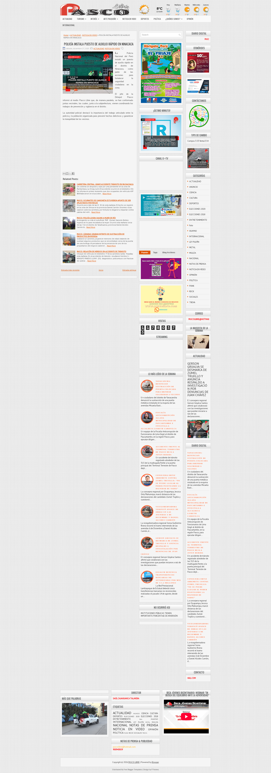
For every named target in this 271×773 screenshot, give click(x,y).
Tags (155, 252)
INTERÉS (95, 18)
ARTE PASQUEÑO (111, 18)
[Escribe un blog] (67, 173)
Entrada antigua (129, 270)
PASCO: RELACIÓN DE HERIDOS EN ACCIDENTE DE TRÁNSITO (101, 251)
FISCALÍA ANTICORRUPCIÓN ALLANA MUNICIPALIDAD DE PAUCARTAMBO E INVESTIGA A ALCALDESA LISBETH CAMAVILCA (159, 421)
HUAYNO (193, 231)
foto (191, 225)
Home (66, 35)
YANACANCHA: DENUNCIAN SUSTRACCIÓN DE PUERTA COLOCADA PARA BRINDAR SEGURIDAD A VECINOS (197, 461)
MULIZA (192, 253)
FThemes (155, 769)
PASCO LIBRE (134, 762)
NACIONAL (194, 258)
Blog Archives (168, 252)
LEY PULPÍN (194, 242)
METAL (192, 247)
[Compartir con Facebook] (73, 173)
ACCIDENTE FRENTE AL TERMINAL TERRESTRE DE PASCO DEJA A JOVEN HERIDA (198, 547)
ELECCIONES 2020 (197, 209)
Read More (107, 193)
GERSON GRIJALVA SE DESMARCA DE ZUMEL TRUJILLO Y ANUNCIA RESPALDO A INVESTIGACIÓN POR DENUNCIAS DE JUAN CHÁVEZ (160, 546)
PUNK (191, 286)
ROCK (191, 291)
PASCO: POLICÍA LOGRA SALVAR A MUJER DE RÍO (96, 218)
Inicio (101, 270)
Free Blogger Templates (133, 769)
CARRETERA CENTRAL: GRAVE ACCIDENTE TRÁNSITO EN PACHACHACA (105, 184)
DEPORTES (145, 18)
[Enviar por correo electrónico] (64, 173)
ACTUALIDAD (67, 18)
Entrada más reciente (70, 270)
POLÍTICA (157, 18)
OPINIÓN (190, 18)
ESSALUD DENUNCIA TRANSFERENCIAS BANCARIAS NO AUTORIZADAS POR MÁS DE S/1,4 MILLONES (168, 577)
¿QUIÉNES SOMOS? (173, 18)
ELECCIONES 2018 (197, 214)
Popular (144, 252)
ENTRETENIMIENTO (198, 220)
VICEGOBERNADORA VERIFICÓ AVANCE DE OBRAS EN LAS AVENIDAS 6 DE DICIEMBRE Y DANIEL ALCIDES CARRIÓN (197, 632)
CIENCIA (193, 192)
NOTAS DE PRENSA (197, 264)
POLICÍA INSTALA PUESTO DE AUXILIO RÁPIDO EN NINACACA (98, 44)
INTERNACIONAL (69, 25)
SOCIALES (193, 297)
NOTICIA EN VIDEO (129, 18)
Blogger (155, 762)
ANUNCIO (193, 187)
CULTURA (193, 198)
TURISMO (81, 18)
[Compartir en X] (70, 173)
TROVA (192, 302)
